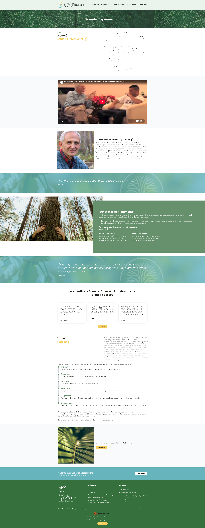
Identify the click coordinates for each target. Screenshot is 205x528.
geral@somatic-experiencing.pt (129, 492)
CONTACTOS (143, 5)
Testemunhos (91, 492)
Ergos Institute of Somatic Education (97, 497)
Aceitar (102, 523)
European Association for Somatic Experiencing (100, 495)
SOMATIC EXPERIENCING (104, 5)
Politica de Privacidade (104, 521)
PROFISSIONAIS (134, 5)
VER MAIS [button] (102, 326)
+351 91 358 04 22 (124, 489)
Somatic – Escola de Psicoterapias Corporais (99, 502)
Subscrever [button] (141, 473)
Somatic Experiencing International (97, 500)
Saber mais (101, 447)
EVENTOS (116, 5)
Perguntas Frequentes (93, 489)
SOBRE (94, 5)
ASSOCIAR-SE (124, 5)
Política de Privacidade (140, 509)
